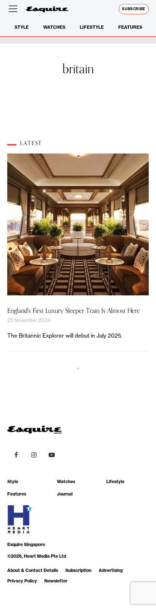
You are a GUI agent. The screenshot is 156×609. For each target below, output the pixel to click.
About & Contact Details (32, 570)
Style (22, 27)
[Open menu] (14, 9)
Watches (54, 27)
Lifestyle (92, 27)
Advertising (111, 570)
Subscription (78, 570)
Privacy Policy (22, 581)
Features (130, 27)
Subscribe (133, 9)
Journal (65, 494)
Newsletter (55, 581)
